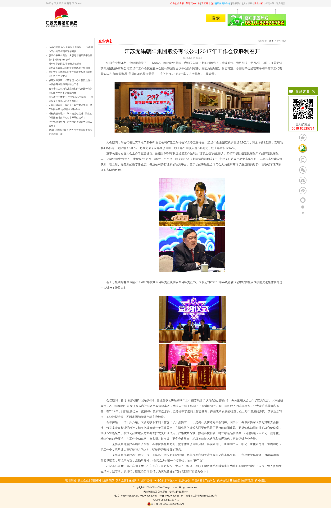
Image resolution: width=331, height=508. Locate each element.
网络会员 (159, 480)
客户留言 (280, 3)
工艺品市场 (207, 3)
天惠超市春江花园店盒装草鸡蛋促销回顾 (69, 67)
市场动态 (143, 33)
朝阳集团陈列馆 (223, 3)
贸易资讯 (165, 33)
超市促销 (146, 480)
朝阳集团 (77, 33)
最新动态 (108, 480)
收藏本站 (269, 3)
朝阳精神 (121, 33)
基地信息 (235, 480)
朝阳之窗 (121, 480)
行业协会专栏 (177, 3)
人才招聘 (247, 3)
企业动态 (52, 41)
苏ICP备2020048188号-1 (165, 499)
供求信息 (231, 33)
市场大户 (171, 480)
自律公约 (275, 33)
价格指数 (253, 33)
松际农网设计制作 (178, 491)
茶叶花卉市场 (193, 3)
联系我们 (237, 3)
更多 (90, 41)
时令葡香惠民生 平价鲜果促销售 (65, 63)
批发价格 (187, 33)
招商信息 (247, 480)
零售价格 (209, 33)
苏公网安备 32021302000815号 (167, 503)
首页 (56, 33)
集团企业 (99, 33)
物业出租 (258, 3)
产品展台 (209, 480)
